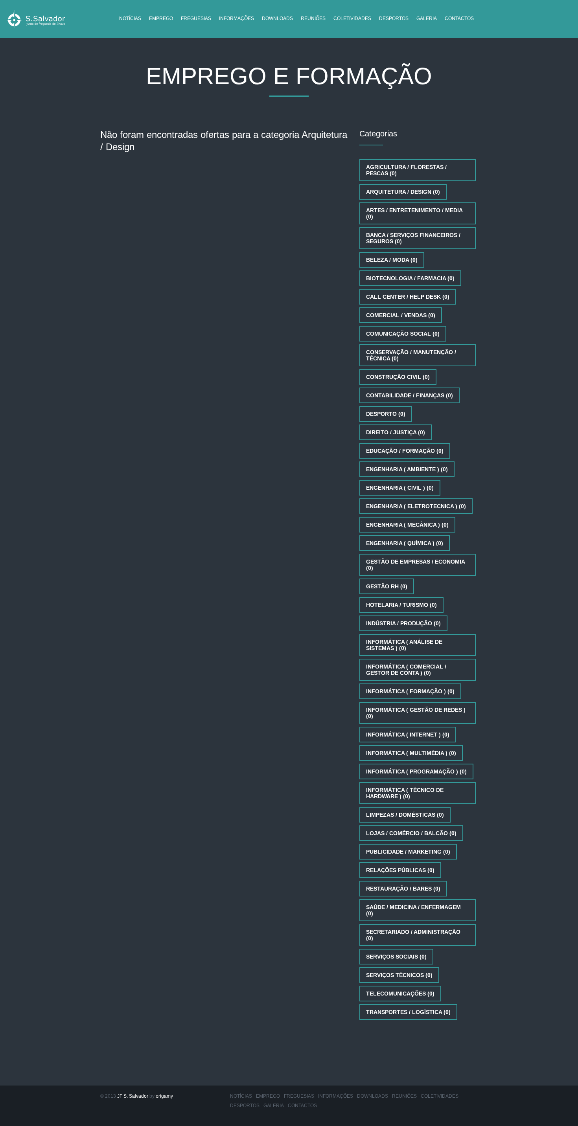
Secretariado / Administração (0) (413, 935)
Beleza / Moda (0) (392, 260)
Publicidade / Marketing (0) (408, 852)
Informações (236, 18)
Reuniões (313, 18)
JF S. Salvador (132, 1096)
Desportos (394, 18)
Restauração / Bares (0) (403, 888)
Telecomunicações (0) (400, 993)
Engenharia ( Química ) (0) (404, 543)
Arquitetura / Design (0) (403, 192)
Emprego (161, 18)
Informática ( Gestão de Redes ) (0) (416, 713)
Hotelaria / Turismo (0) (401, 605)
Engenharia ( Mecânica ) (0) (407, 525)
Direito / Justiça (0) (395, 432)
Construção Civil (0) (398, 377)
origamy (164, 1096)
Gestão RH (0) (386, 586)
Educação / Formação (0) (405, 451)
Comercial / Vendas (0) (400, 315)
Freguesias (196, 18)
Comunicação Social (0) (403, 334)
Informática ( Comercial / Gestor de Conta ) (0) (406, 669)
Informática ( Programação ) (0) (416, 771)
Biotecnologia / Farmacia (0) (410, 278)
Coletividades (352, 18)
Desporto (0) (385, 414)
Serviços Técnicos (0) (399, 975)
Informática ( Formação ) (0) (410, 691)
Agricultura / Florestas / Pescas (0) (406, 170)
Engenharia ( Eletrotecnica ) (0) (416, 506)
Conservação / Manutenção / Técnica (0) (411, 355)
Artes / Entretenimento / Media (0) (414, 213)
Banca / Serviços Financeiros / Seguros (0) (413, 238)
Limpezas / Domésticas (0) (405, 815)
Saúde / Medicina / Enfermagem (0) (413, 910)
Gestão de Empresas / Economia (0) (415, 564)
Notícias (130, 18)
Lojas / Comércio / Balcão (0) (411, 833)
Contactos (459, 18)
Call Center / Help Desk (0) (407, 297)
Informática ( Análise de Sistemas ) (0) (404, 645)
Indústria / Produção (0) (403, 623)
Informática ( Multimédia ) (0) (411, 753)
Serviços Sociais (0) (396, 956)
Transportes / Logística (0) (408, 1012)
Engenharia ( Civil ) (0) (400, 488)
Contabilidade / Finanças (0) (409, 395)
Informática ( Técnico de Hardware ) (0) (405, 793)
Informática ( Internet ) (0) (407, 734)
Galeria (426, 18)
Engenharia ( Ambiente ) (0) (407, 469)
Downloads (277, 18)
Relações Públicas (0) (400, 870)
